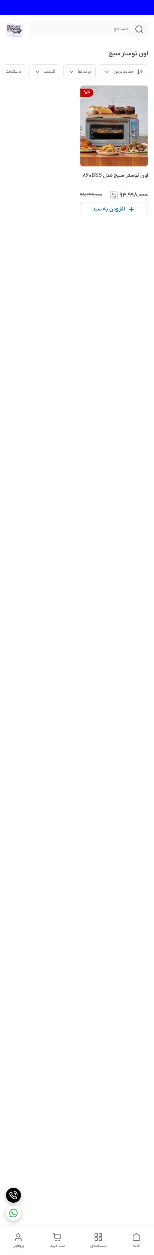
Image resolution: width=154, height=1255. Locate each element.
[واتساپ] (13, 1213)
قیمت (49, 71)
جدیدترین (123, 71)
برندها (84, 71)
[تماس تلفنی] (13, 1195)
